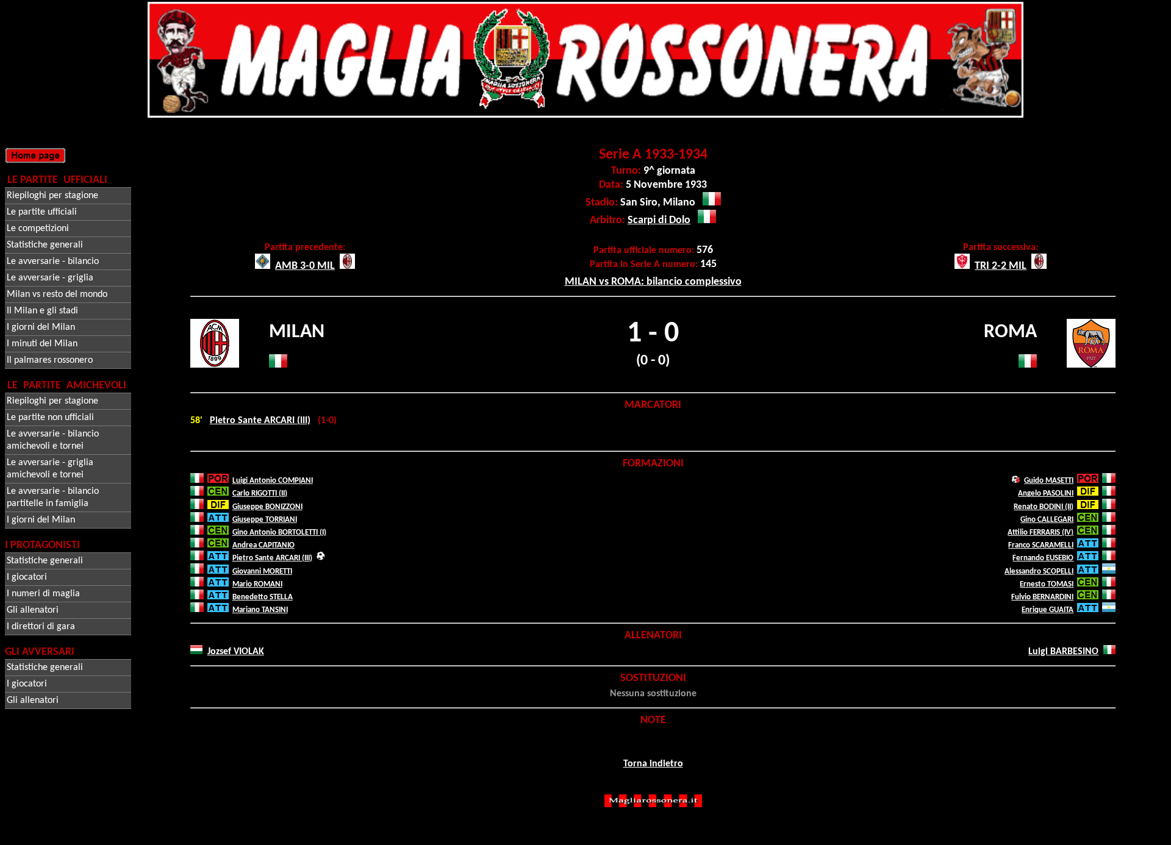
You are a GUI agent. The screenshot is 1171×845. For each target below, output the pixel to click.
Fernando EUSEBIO (1042, 558)
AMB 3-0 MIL (305, 266)
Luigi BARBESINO (1063, 652)
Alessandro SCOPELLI (1038, 572)
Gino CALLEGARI (1046, 520)
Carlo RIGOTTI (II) (259, 493)
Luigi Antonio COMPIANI (272, 481)
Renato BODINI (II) (1043, 507)
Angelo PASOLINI (1045, 493)
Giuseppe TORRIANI (264, 520)
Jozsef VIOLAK (235, 652)
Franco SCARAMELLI (1040, 545)
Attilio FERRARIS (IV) (1040, 533)
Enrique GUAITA (1047, 610)
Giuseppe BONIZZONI (267, 507)
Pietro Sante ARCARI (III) (260, 421)
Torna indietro (653, 764)
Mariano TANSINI (260, 610)
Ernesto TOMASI (1046, 584)
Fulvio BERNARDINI (1042, 597)
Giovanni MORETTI (262, 572)
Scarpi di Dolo (659, 220)
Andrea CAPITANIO (263, 545)
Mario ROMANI (257, 584)
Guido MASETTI (1048, 481)
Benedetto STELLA (262, 597)
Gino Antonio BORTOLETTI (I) (279, 533)
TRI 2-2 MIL (1000, 266)
